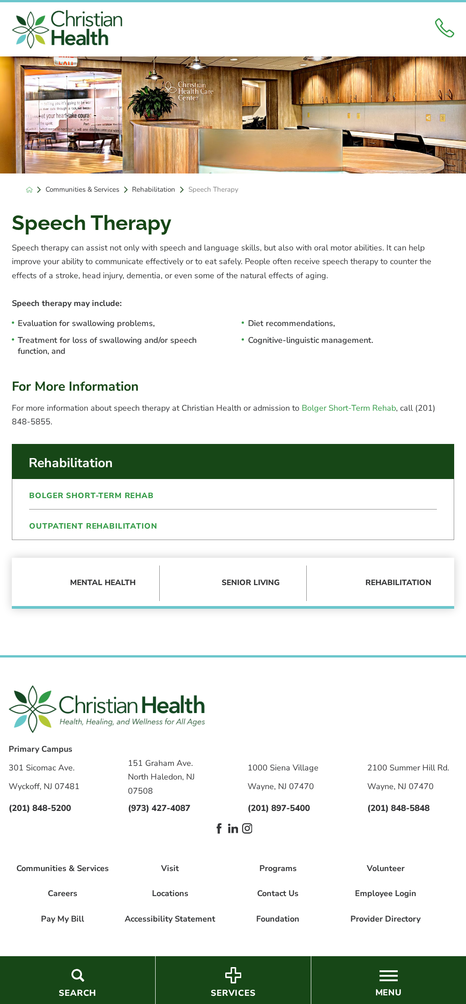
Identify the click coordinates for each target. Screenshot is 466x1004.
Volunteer (386, 869)
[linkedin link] (233, 828)
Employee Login (385, 894)
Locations (170, 894)
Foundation (277, 919)
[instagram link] (247, 828)
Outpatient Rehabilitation (93, 526)
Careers (62, 894)
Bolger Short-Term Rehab (349, 408)
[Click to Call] (445, 29)
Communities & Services (82, 189)
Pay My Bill (62, 919)
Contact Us (278, 894)
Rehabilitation (153, 189)
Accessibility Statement (170, 919)
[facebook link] (219, 828)
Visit (170, 869)
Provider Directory (385, 919)
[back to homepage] (29, 189)
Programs (278, 869)
